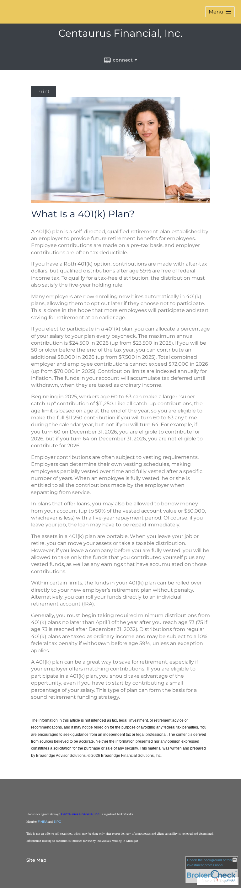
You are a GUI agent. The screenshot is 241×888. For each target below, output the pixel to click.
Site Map (36, 860)
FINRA (42, 822)
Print (43, 91)
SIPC (57, 822)
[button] (220, 11)
